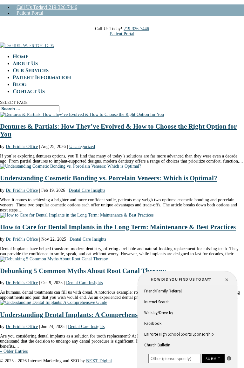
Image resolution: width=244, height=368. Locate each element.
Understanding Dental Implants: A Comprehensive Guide (82, 314)
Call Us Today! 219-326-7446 (47, 7)
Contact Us (29, 91)
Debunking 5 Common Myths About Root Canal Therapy (83, 271)
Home (20, 56)
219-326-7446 (136, 28)
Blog (20, 84)
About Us (25, 63)
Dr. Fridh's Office (22, 146)
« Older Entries (14, 351)
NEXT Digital (99, 360)
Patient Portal (30, 13)
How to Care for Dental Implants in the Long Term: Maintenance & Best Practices (118, 227)
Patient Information (42, 77)
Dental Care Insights (87, 190)
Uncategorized (82, 146)
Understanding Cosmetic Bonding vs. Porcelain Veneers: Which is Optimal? (108, 178)
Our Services (31, 70)
